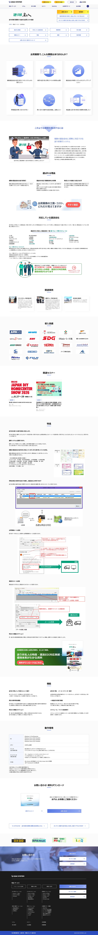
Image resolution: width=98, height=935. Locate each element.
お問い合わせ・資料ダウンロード (27, 40)
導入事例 (33, 6)
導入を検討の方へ (47, 913)
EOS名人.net (31, 896)
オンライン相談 (59, 2)
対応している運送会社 (38, 30)
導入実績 (79, 30)
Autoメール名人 (16, 893)
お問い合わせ (46, 2)
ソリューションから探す (18, 886)
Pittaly (29, 913)
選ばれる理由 (17, 30)
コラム (23, 6)
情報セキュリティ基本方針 (30, 933)
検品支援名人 (31, 899)
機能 (58, 35)
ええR (29, 915)
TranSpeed (30, 910)
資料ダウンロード (29, 811)
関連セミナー (17, 35)
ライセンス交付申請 (47, 909)
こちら (27, 770)
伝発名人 (15, 910)
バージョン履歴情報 (47, 910)
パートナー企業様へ (47, 912)
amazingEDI (31, 908)
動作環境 (79, 35)
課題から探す (34, 886)
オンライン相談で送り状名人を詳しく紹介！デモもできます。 (72, 20)
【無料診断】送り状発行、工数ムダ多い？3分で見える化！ (72, 16)
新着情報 (44, 924)
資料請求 (72, 2)
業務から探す (49, 886)
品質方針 (22, 933)
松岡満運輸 (11, 243)
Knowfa (15, 896)
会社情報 (78, 6)
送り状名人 (30, 897)
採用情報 (84, 2)
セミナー (44, 6)
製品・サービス (12, 6)
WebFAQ (54, 6)
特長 (38, 35)
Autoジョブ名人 (16, 894)
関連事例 (58, 30)
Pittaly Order (46, 899)
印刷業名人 (30, 909)
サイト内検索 (88, 6)
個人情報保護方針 (15, 933)
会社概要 (29, 924)
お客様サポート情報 (46, 906)
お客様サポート (66, 6)
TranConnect (31, 912)
